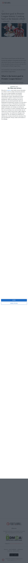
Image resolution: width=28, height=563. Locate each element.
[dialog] (14, 281)
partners (9, 90)
